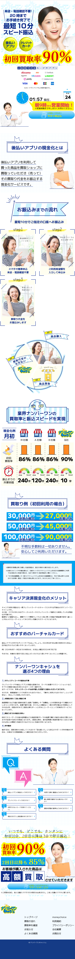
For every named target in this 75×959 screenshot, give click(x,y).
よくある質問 (31, 933)
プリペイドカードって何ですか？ (19, 800)
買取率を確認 (31, 925)
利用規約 (56, 921)
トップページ (31, 917)
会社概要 (56, 929)
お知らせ (28, 929)
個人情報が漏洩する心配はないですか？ (56, 800)
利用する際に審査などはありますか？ (56, 792)
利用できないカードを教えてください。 (19, 808)
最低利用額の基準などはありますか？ (56, 808)
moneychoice (59, 917)
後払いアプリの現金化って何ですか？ (20, 792)
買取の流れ (29, 921)
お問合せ (56, 933)
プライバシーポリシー (63, 925)
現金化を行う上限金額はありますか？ (20, 816)
